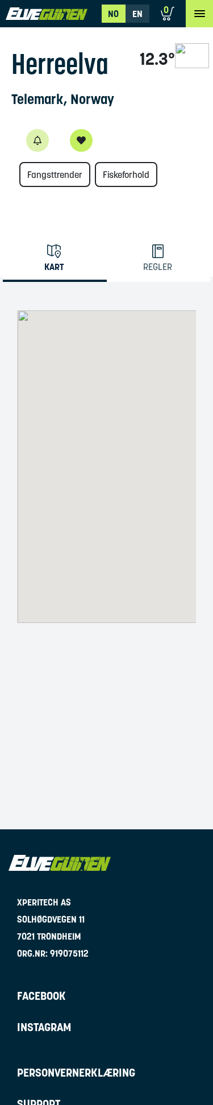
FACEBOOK (41, 995)
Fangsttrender (54, 174)
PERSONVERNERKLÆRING (76, 1072)
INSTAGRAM (44, 1027)
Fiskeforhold (126, 174)
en (137, 13)
